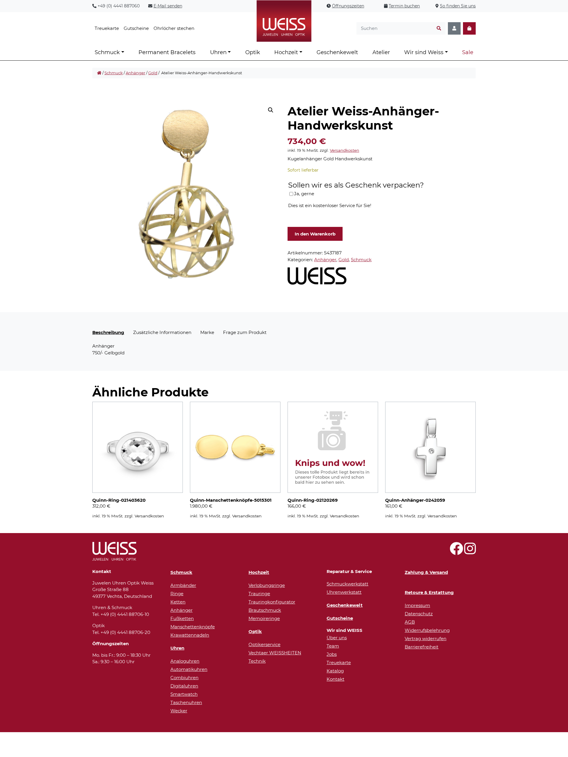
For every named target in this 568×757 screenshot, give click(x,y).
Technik (257, 661)
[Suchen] (439, 28)
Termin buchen (404, 6)
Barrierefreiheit (421, 647)
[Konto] (454, 28)
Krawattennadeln (189, 635)
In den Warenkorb (315, 234)
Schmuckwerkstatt (347, 584)
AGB (410, 622)
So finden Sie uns (458, 6)
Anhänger (135, 72)
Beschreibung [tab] (108, 332)
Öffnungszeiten (348, 6)
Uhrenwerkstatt (344, 592)
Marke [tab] (207, 332)
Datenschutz (419, 613)
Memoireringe (264, 618)
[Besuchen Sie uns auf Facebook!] (456, 552)
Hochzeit (286, 52)
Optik (252, 52)
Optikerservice (264, 644)
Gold (152, 72)
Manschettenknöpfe (192, 627)
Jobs (332, 654)
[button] (270, 110)
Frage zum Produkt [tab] (245, 332)
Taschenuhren (186, 702)
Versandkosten (344, 150)
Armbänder (183, 585)
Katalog (335, 671)
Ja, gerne (304, 193)
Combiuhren (184, 677)
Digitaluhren (184, 686)
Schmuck (107, 52)
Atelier (381, 52)
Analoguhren (184, 661)
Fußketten (182, 618)
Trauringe (259, 593)
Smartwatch (184, 694)
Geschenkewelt (337, 52)
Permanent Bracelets (167, 52)
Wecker (178, 711)
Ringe (176, 593)
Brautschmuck (264, 610)
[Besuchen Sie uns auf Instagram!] (470, 552)
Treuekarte (107, 28)
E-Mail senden (168, 6)
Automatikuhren (188, 669)
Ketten (177, 602)
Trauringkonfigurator (271, 602)
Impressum (417, 605)
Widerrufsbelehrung (427, 630)
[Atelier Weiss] (317, 276)
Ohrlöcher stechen (174, 28)
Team (333, 646)
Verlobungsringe (266, 585)
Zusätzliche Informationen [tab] (162, 332)
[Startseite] (99, 73)
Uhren (218, 52)
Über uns (337, 637)
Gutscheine (136, 28)
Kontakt (335, 679)
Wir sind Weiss (423, 52)
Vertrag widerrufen (425, 638)
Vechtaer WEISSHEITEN (274, 653)
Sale (467, 52)
